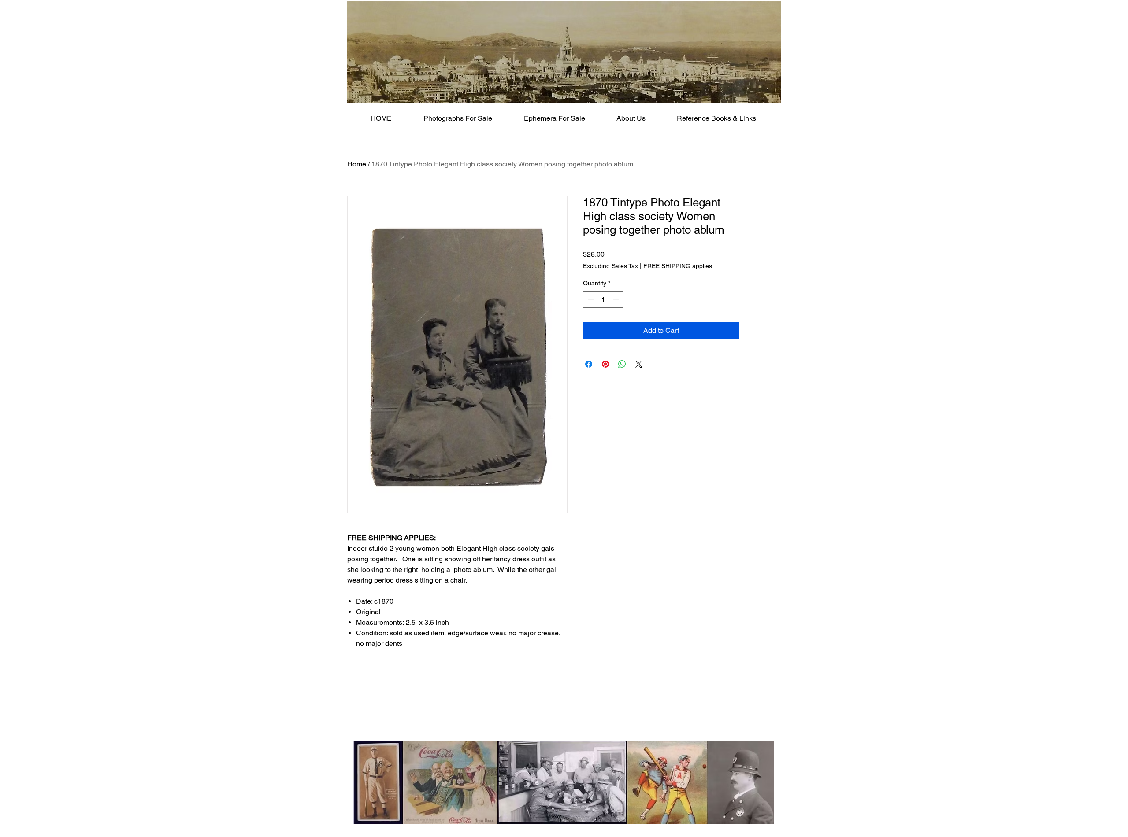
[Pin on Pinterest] (605, 364)
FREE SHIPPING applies (677, 265)
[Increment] (616, 299)
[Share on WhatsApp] (622, 364)
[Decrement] (589, 299)
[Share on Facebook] (588, 364)
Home (356, 164)
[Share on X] (639, 364)
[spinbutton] (603, 299)
